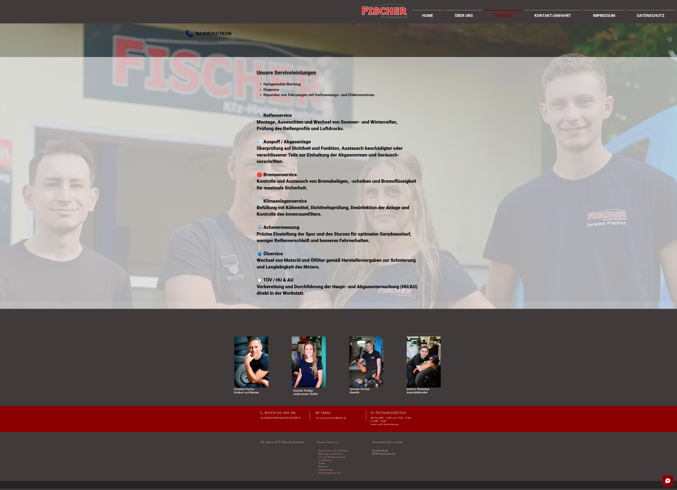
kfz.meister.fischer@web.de (331, 417)
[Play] (196, 47)
